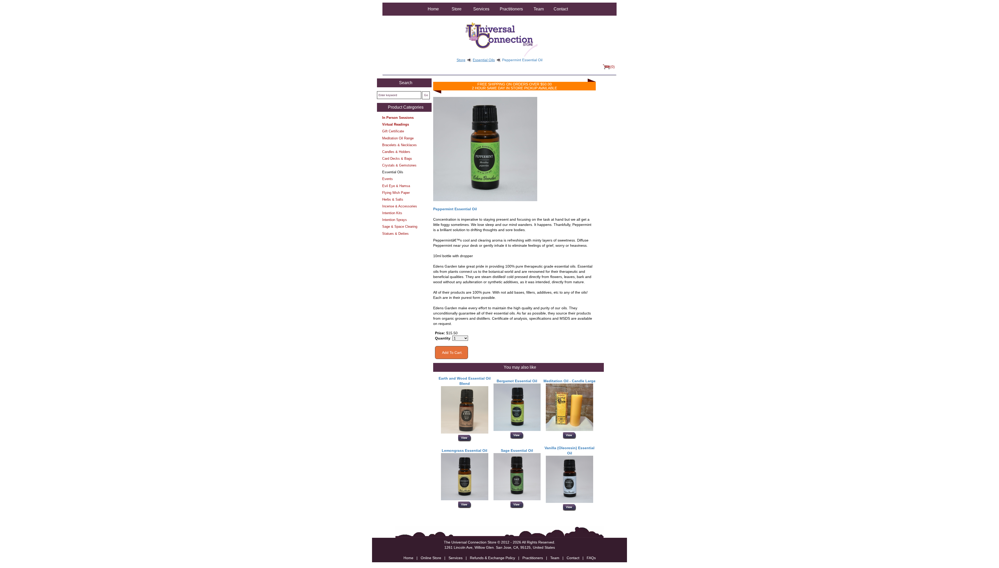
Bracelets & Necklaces (399, 145)
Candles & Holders (396, 152)
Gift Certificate (393, 131)
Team (539, 9)
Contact (561, 9)
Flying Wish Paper (396, 193)
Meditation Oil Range (398, 138)
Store (457, 9)
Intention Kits (392, 213)
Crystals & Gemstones (399, 165)
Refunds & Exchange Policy (492, 558)
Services (481, 9)
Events (387, 179)
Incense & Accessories (399, 206)
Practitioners (511, 9)
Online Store (431, 558)
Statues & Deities (395, 234)
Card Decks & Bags (397, 158)
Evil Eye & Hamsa (396, 186)
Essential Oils (484, 60)
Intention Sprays (394, 220)
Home (433, 9)
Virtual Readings (395, 124)
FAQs (591, 558)
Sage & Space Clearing (399, 227)
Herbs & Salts (392, 199)
